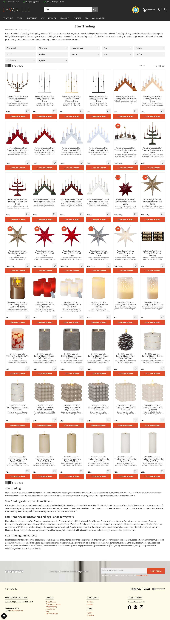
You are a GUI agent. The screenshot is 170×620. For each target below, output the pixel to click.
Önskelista (90, 615)
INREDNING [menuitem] (32, 18)
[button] (160, 10)
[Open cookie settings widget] (4, 616)
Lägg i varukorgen (17, 116)
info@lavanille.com (16, 611)
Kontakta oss (50, 609)
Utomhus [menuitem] (64, 18)
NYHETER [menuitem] (77, 18)
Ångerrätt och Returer (53, 604)
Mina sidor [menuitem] (151, 10)
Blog (47, 611)
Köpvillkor (90, 604)
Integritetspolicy (51, 607)
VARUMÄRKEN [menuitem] (98, 18)
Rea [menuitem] (86, 18)
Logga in (89, 613)
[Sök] (95, 9)
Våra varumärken (52, 614)
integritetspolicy (142, 575)
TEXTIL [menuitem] (20, 18)
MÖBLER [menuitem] (52, 18)
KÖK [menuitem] (43, 18)
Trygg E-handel (51, 602)
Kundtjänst (90, 602)
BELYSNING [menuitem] (8, 18)
